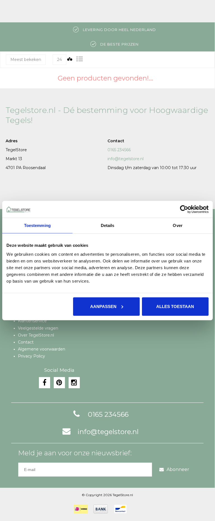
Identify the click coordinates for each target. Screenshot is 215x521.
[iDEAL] (81, 509)
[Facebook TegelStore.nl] (44, 382)
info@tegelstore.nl (126, 158)
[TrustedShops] (135, 509)
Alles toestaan (175, 306)
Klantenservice (32, 320)
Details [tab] (107, 225)
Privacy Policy (31, 356)
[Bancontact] (120, 509)
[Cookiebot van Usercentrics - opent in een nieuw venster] (184, 209)
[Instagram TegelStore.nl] (74, 382)
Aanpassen (103, 306)
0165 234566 (119, 149)
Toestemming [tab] (37, 225)
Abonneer (178, 469)
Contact (26, 342)
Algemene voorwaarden (41, 349)
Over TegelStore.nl (36, 335)
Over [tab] (177, 225)
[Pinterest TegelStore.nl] (59, 382)
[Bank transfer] (101, 509)
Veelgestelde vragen (38, 328)
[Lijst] (79, 59)
